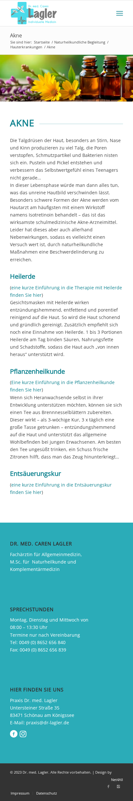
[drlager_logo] (55, 13)
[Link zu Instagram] (118, 786)
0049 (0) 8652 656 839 (43, 650)
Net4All (116, 779)
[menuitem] (119, 13)
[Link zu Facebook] (108, 786)
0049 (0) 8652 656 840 (42, 642)
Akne (16, 35)
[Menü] (119, 13)
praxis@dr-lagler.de (47, 722)
